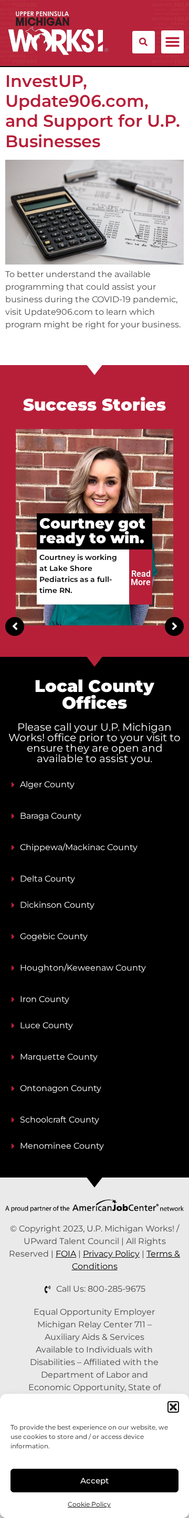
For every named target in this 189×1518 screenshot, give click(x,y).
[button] (173, 1407)
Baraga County (50, 816)
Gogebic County (54, 936)
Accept (94, 1481)
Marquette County (59, 1057)
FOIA (66, 1254)
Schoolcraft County (59, 1120)
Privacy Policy (111, 1254)
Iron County (44, 999)
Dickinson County (57, 905)
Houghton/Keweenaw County (83, 968)
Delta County (47, 879)
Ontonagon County (60, 1088)
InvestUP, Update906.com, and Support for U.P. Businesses (92, 111)
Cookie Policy (89, 1504)
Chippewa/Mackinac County (79, 847)
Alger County (47, 784)
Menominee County (62, 1146)
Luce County (46, 1025)
